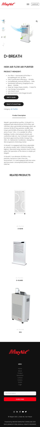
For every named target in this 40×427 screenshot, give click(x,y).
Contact (20, 378)
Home (20, 368)
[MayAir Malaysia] (8, 4)
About (20, 371)
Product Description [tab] (19, 115)
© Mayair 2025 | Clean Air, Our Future (20, 417)
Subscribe (20, 399)
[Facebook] (20, 411)
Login (20, 384)
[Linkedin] (17, 411)
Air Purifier (14, 109)
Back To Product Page (14, 104)
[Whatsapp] (14, 411)
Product (20, 373)
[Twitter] (26, 411)
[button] (37, 21)
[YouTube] (23, 411)
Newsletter (20, 375)
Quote (20, 382)
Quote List (35, 4)
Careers (20, 380)
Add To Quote (11, 97)
